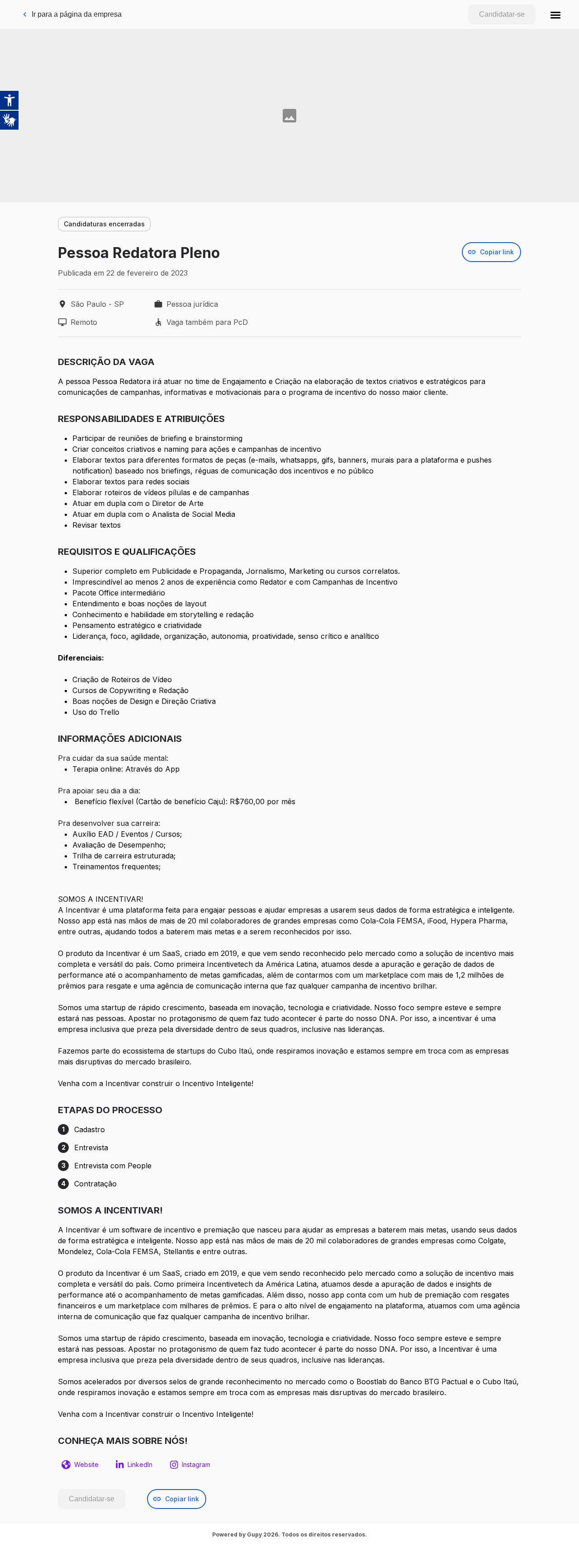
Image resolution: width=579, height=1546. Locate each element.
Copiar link (497, 252)
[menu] (555, 14)
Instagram (196, 1464)
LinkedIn (140, 1464)
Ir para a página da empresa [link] (77, 14)
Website (86, 1464)
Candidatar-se (502, 14)
